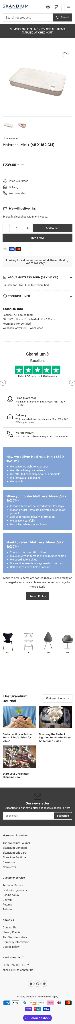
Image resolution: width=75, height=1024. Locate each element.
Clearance (9, 862)
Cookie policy (11, 946)
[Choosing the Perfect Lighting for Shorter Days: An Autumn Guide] (55, 717)
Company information (16, 942)
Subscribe (63, 815)
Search (65, 17)
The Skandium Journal (16, 843)
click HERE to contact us (18, 970)
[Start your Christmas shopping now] (19, 756)
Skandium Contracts (15, 847)
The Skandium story (15, 937)
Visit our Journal (56, 698)
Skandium (30, 996)
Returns (7, 904)
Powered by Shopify (48, 996)
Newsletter (9, 867)
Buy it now (37, 237)
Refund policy (11, 895)
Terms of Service (13, 885)
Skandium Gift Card (14, 852)
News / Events (11, 932)
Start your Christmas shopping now (16, 775)
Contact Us (9, 927)
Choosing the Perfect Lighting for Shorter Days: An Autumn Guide (55, 737)
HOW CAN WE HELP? (16, 965)
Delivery (7, 899)
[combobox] (37, 17)
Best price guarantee (15, 890)
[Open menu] (68, 7)
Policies (8, 909)
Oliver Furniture (10, 138)
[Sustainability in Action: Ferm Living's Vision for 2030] (19, 717)
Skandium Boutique (14, 857)
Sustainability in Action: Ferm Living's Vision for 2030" (17, 737)
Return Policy (37, 596)
